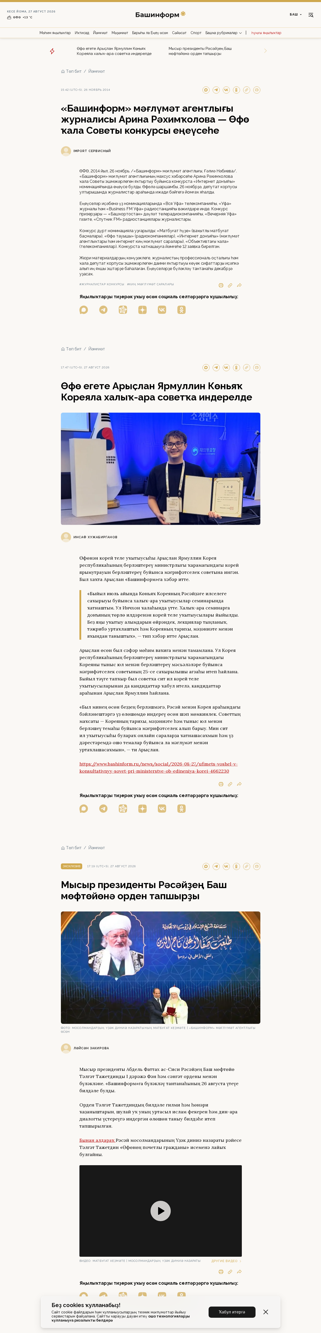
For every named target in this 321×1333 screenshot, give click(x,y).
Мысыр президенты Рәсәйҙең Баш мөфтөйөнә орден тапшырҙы (200, 51)
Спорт (196, 33)
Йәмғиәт (100, 33)
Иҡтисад (82, 33)
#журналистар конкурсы (102, 284)
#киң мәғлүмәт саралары (150, 284)
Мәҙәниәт (120, 33)
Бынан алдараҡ (97, 1140)
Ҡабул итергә (232, 1312)
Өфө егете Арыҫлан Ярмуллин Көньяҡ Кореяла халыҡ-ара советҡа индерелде (114, 51)
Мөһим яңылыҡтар (55, 33)
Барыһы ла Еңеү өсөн (150, 33)
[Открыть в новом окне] (83, 310)
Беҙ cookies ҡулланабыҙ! (86, 1305)
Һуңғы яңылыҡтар (266, 33)
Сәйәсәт (179, 33)
